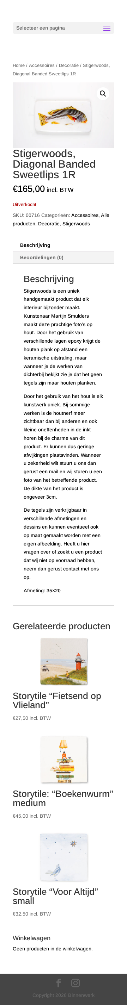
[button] (103, 93)
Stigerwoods (76, 223)
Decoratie (69, 65)
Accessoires (42, 65)
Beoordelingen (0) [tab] (42, 257)
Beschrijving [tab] (35, 245)
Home (19, 65)
